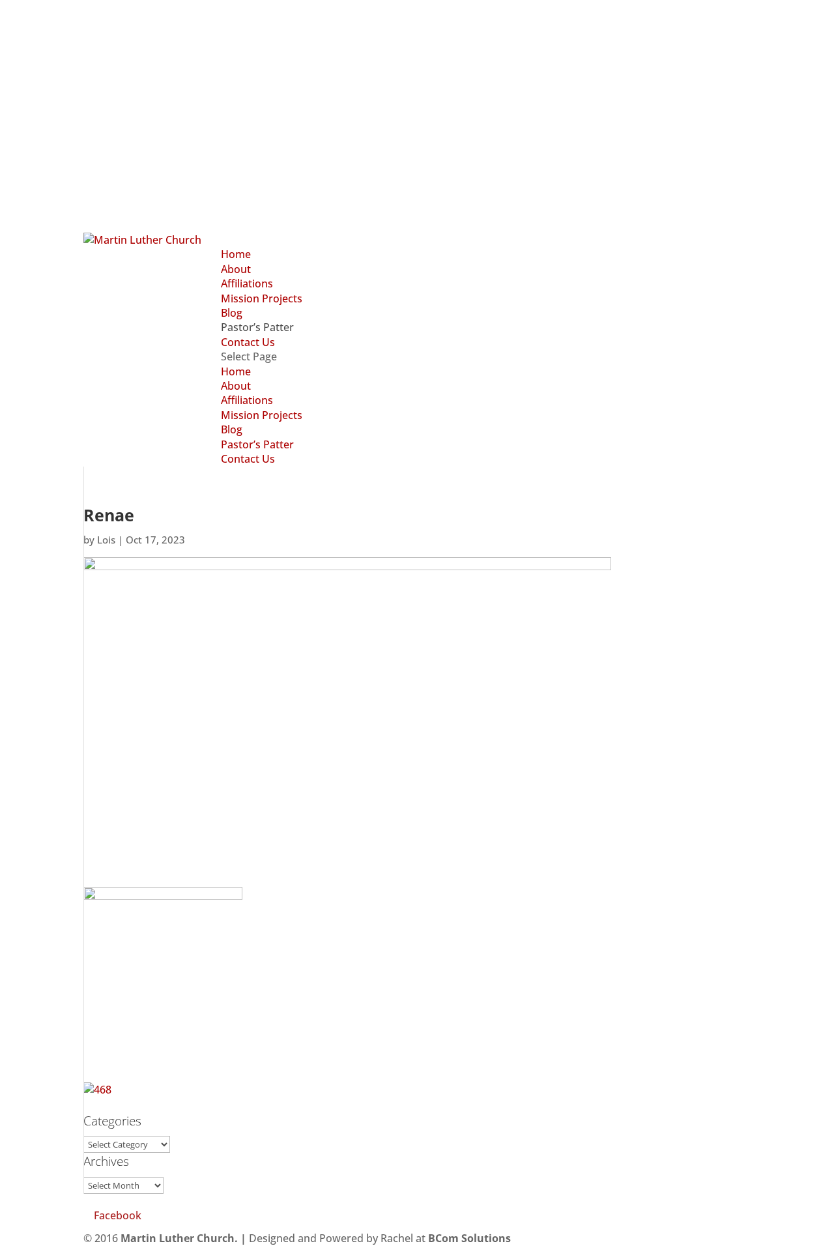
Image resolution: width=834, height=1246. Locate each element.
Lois (106, 539)
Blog (231, 313)
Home (236, 254)
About (236, 269)
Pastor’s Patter (257, 327)
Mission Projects (261, 298)
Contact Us (248, 342)
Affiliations (247, 283)
